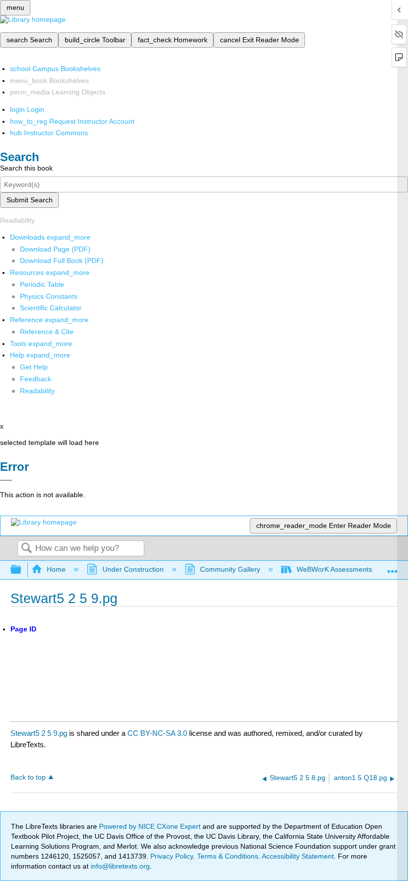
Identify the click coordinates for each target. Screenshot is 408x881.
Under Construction (133, 569)
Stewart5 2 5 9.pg (38, 733)
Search (26, 548)
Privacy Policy (171, 856)
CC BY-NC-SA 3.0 (157, 733)
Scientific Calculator (51, 308)
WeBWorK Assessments (334, 569)
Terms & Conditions (227, 856)
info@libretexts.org (119, 866)
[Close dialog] (6, 480)
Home (56, 569)
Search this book (26, 168)
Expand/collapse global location (392, 567)
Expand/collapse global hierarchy (22, 570)
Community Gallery (230, 569)
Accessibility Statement (298, 856)
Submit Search (29, 200)
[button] (35, 379)
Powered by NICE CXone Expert (151, 826)
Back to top (28, 777)
